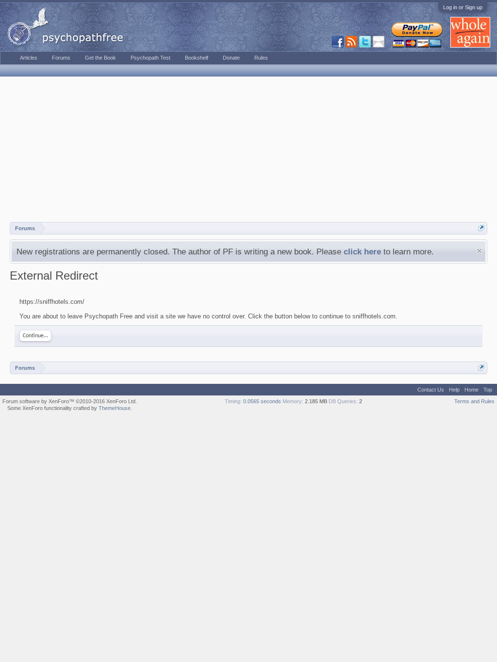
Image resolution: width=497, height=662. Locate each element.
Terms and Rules (474, 401)
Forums (61, 58)
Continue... (35, 336)
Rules (261, 58)
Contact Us (430, 390)
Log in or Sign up (462, 7)
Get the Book (100, 58)
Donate (231, 58)
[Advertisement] (248, 149)
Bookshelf (196, 58)
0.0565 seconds (262, 401)
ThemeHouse (115, 408)
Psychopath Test (150, 58)
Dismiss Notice (479, 250)
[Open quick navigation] (481, 228)
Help (454, 390)
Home (471, 390)
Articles (28, 58)
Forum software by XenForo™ (69, 401)
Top (487, 390)
